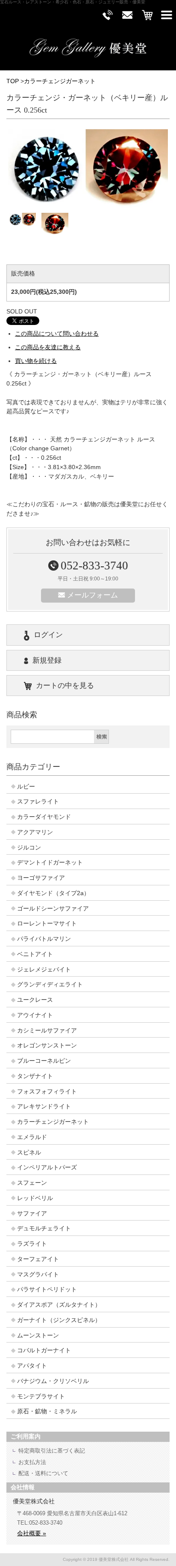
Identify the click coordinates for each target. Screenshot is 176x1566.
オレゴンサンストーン (47, 1045)
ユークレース (35, 1000)
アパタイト (32, 1366)
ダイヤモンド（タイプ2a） (53, 893)
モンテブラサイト (41, 1396)
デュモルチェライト (44, 1228)
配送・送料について (43, 1473)
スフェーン (32, 1183)
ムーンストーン (38, 1335)
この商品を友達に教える (48, 347)
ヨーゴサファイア (41, 878)
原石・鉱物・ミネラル (47, 1411)
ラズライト (32, 1244)
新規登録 (47, 660)
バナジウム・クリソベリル (53, 1381)
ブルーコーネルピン (44, 1061)
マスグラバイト (38, 1274)
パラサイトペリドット (47, 1289)
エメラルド (32, 1137)
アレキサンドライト (44, 1106)
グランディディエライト (50, 984)
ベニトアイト (35, 954)
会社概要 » (31, 1533)
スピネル (29, 1152)
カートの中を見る (65, 686)
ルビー (26, 786)
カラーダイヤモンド (44, 817)
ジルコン (29, 847)
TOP (12, 81)
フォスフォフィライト (47, 1091)
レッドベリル (35, 1198)
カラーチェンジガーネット (60, 81)
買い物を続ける (36, 361)
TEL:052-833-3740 (39, 1523)
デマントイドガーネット (50, 862)
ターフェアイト (38, 1259)
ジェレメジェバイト (44, 969)
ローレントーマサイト (47, 923)
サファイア (32, 1213)
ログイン (48, 635)
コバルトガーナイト (44, 1350)
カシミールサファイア (47, 1030)
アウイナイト (35, 1015)
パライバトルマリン (44, 939)
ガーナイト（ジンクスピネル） (59, 1320)
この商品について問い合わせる (57, 334)
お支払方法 (32, 1462)
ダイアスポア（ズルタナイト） (59, 1305)
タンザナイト (35, 1076)
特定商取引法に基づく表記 (51, 1450)
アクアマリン (35, 832)
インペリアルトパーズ (47, 1167)
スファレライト (38, 801)
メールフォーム (92, 595)
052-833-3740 (94, 565)
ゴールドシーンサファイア (53, 908)
